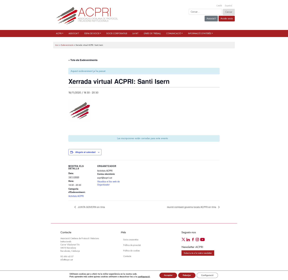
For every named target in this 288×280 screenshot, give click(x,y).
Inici (57, 45)
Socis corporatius (116, 33)
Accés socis (226, 18)
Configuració (207, 275)
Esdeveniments (67, 45)
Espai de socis (91, 33)
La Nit (135, 33)
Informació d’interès (199, 33)
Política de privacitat (132, 245)
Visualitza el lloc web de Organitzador (108, 183)
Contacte (127, 256)
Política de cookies (131, 250)
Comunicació (173, 33)
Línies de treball (152, 33)
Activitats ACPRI (76, 195)
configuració (144, 276)
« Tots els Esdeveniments (83, 60)
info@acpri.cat (66, 259)
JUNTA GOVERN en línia (91, 207)
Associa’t (74, 33)
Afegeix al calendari (85, 152)
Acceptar (168, 275)
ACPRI (59, 33)
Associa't (211, 18)
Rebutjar (187, 275)
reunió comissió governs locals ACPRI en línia (192, 207)
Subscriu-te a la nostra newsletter (198, 253)
